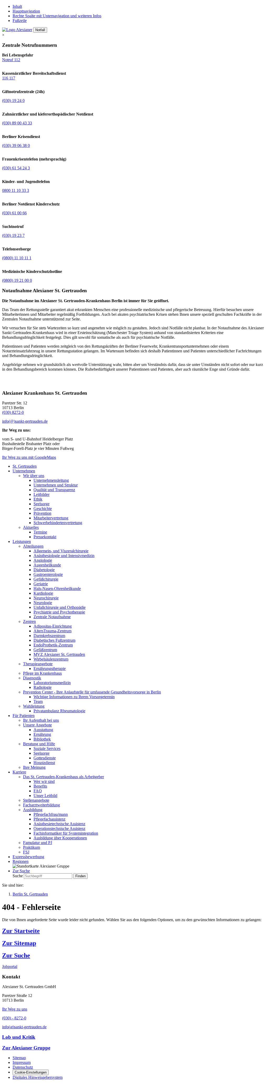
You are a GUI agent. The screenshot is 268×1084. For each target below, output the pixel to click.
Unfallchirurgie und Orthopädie (60, 607)
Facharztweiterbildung (41, 805)
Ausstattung (43, 729)
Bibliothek (42, 739)
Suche (18, 876)
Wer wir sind (44, 781)
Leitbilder (41, 494)
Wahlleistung (33, 706)
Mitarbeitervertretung (51, 518)
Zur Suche (16, 955)
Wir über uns (33, 475)
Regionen (21, 861)
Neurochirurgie (46, 598)
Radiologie (43, 687)
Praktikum (31, 847)
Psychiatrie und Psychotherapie (59, 612)
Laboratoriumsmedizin (52, 682)
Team (38, 701)
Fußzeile (20, 20)
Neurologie (43, 602)
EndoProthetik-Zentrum (53, 645)
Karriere (19, 772)
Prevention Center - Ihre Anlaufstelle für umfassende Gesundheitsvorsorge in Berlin (92, 692)
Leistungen (22, 541)
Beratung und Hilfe (39, 744)
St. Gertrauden (25, 466)
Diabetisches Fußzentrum (54, 640)
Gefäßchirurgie (46, 579)
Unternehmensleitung (51, 480)
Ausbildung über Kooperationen (60, 838)
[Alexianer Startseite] (17, 29)
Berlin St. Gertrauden (30, 894)
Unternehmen (24, 471)
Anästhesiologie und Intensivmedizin (64, 555)
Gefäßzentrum (45, 649)
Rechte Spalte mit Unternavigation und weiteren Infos (57, 16)
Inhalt (17, 6)
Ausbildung (32, 809)
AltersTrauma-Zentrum (52, 631)
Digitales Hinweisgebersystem (38, 1077)
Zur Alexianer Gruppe (26, 1048)
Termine (40, 532)
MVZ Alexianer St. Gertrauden (59, 654)
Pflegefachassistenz (49, 819)
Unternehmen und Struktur (56, 485)
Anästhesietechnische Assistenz (59, 824)
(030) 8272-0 (13, 412)
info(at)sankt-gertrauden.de (24, 1027)
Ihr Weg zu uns (14, 1009)
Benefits (40, 786)
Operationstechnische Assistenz (59, 828)
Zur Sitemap (19, 943)
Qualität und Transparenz (54, 489)
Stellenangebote (36, 800)
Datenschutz (23, 1067)
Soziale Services (47, 748)
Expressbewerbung (28, 856)
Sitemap (19, 1058)
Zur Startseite (21, 930)
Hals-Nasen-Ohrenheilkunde (57, 588)
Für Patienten (24, 715)
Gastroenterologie (48, 574)
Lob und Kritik (18, 1037)
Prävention (42, 513)
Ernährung (42, 734)
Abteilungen (33, 546)
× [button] (3, 35)
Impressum (22, 1062)
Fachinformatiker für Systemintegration (66, 833)
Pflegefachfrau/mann (51, 814)
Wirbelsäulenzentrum (51, 659)
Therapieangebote (38, 664)
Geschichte (43, 508)
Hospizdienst (44, 762)
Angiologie (43, 560)
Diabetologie (44, 569)
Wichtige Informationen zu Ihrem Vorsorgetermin (74, 697)
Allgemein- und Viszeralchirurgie (61, 551)
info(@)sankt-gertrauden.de (25, 421)
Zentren (29, 621)
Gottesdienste (45, 758)
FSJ (26, 852)
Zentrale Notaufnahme (52, 617)
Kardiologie (43, 593)
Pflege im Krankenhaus (42, 673)
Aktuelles (31, 527)
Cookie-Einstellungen (31, 1072)
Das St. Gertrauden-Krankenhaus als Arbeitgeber (63, 777)
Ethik (38, 499)
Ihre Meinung (34, 767)
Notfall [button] (40, 30)
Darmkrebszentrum (49, 635)
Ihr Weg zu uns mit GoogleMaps (29, 457)
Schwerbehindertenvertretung (58, 522)
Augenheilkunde (47, 565)
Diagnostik (32, 678)
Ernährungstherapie (50, 668)
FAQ (38, 791)
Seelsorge (41, 504)
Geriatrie (41, 584)
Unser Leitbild (45, 795)
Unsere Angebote (37, 725)
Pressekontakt (45, 537)
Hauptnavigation (26, 11)
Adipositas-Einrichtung (53, 626)
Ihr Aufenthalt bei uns (41, 720)
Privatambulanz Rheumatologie (59, 711)
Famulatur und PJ (37, 842)
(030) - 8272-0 (14, 1018)
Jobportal (9, 966)
